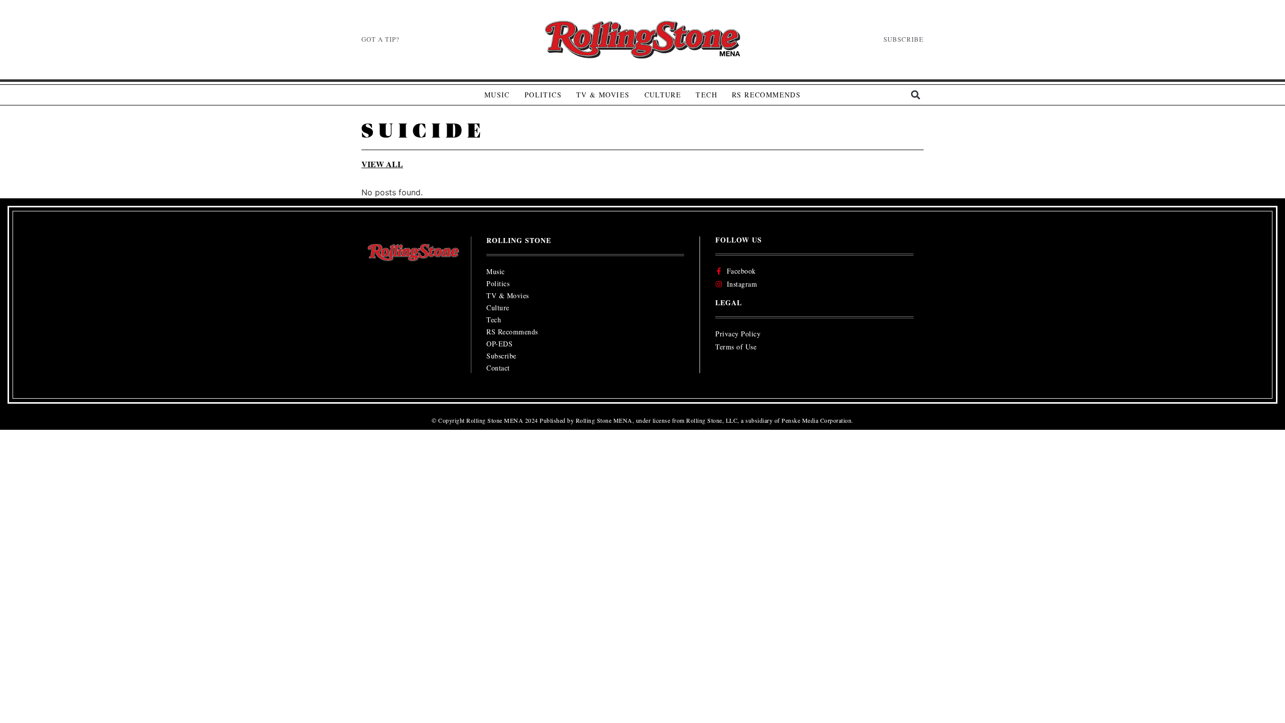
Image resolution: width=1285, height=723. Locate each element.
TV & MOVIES (602, 94)
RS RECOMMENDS (766, 94)
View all (382, 164)
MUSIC (497, 94)
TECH (706, 94)
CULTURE (663, 94)
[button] (915, 95)
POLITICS (543, 94)
